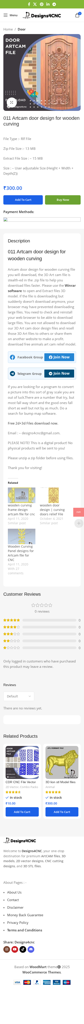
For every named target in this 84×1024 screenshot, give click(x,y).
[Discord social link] (31, 949)
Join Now (62, 357)
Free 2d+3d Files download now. (33, 423)
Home (8, 29)
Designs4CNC (32, 851)
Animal (50, 787)
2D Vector (12, 787)
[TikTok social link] (22, 949)
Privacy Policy (17, 922)
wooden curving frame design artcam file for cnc (21, 509)
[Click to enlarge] (12, 103)
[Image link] (20, 840)
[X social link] (35, 4)
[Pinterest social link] (41, 4)
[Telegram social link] (54, 4)
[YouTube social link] (14, 949)
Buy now (63, 200)
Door (22, 29)
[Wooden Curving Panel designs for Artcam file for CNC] (21, 536)
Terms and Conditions (24, 930)
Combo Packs (29, 787)
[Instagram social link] (6, 949)
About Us (14, 892)
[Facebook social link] (29, 4)
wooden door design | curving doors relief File (52, 509)
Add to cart (23, 200)
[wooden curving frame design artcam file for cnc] (21, 495)
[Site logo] (42, 14)
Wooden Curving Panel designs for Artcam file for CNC (21, 553)
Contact (13, 900)
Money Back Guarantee (25, 915)
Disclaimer (15, 907)
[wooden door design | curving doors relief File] (53, 495)
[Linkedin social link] (48, 4)
